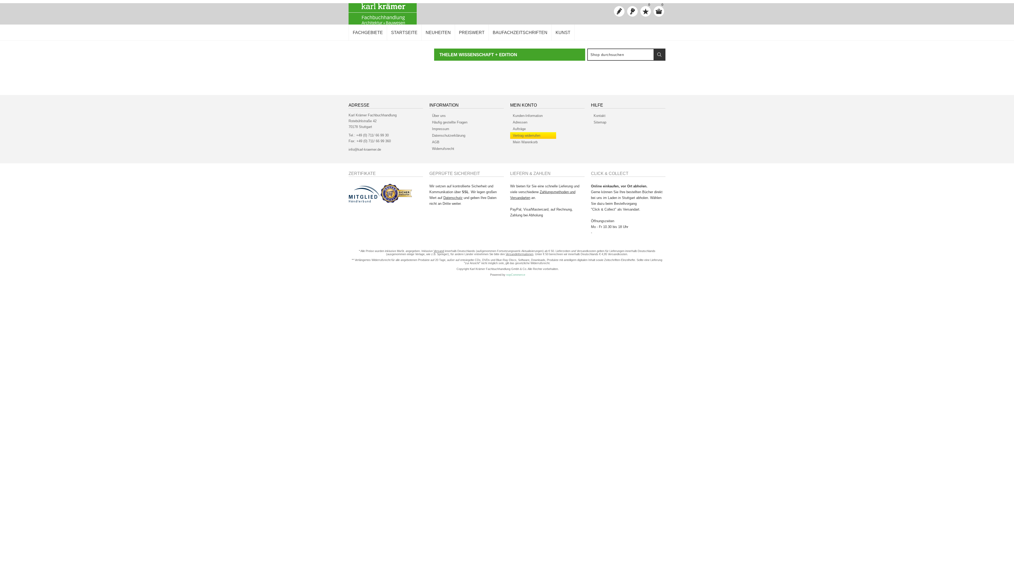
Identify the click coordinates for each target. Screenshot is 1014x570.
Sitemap (600, 122)
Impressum (440, 129)
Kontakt (599, 116)
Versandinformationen (519, 254)
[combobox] (621, 54)
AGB (435, 142)
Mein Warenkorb (525, 142)
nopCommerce (515, 274)
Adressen (520, 122)
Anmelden (632, 11)
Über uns (439, 116)
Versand (439, 251)
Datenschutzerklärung (448, 135)
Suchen (659, 54)
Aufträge (519, 129)
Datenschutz (453, 198)
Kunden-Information (528, 116)
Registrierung (619, 11)
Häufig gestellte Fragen (449, 122)
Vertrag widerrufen (526, 135)
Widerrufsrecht (443, 149)
